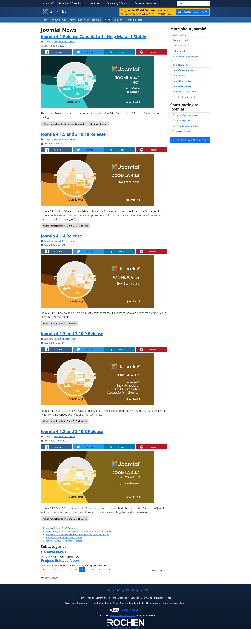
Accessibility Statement (76, 603)
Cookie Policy (111, 603)
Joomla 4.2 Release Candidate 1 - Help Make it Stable (93, 36)
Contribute (119, 19)
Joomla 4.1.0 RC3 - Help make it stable (63, 537)
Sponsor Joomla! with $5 (132, 603)
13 (59, 569)
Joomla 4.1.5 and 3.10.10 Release (73, 134)
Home (45, 19)
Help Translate (153, 603)
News (107, 19)
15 (70, 569)
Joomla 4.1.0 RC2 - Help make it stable (63, 540)
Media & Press (135, 19)
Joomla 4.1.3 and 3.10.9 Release (72, 333)
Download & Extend (69, 3)
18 (87, 569)
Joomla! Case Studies (182, 70)
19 (93, 569)
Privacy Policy (96, 603)
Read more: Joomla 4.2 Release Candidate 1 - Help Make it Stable (76, 124)
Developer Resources (145, 3)
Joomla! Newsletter (181, 86)
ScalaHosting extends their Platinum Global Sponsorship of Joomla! (78, 531)
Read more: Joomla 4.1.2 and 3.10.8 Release (65, 518)
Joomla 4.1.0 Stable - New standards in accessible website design (77, 534)
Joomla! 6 (96, 19)
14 (65, 569)
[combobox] (193, 3)
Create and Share (181, 45)
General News (53, 551)
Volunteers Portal (181, 131)
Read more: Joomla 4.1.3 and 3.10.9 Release (65, 421)
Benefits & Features (79, 19)
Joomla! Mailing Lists (182, 81)
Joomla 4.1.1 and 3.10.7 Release (60, 528)
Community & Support (118, 3)
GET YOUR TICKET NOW (192, 11)
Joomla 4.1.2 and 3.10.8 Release (72, 431)
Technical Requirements (184, 97)
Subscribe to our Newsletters (189, 140)
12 (53, 569)
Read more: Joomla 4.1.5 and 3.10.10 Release (66, 225)
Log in (183, 603)
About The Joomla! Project (185, 56)
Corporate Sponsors (182, 120)
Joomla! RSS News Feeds (184, 91)
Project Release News (64, 41)
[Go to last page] (114, 569)
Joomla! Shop (178, 75)
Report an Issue (170, 603)
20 (98, 569)
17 (82, 569)
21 (104, 569)
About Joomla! (59, 19)
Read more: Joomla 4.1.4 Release (60, 323)
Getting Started (180, 40)
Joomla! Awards (180, 64)
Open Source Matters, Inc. (122, 615)
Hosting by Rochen (125, 627)
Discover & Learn (93, 3)
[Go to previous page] (48, 569)
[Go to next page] (109, 569)
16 (76, 569)
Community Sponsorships (185, 125)
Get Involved (178, 51)
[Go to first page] (43, 569)
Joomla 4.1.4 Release (61, 236)
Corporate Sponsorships (184, 115)
